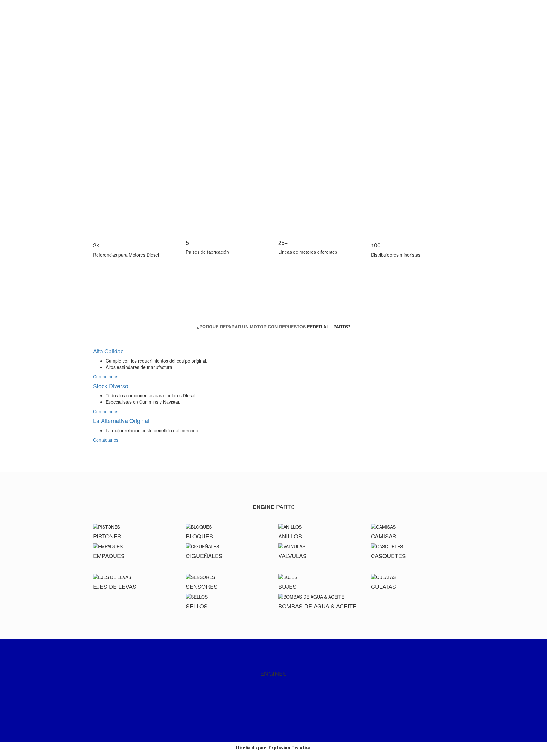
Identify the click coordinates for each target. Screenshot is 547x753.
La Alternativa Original (121, 420)
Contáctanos (106, 376)
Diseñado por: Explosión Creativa (273, 747)
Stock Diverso (110, 386)
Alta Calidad (108, 351)
